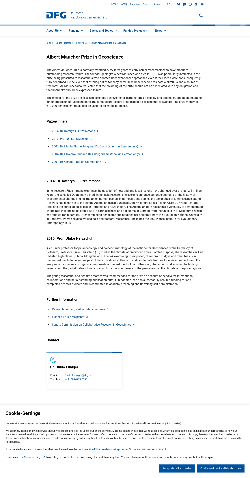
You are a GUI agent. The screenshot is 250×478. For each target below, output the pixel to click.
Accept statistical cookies (177, 468)
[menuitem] (54, 31)
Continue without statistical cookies (220, 468)
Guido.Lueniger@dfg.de (78, 375)
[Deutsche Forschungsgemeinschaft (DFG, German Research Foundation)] (76, 16)
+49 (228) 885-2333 (76, 379)
